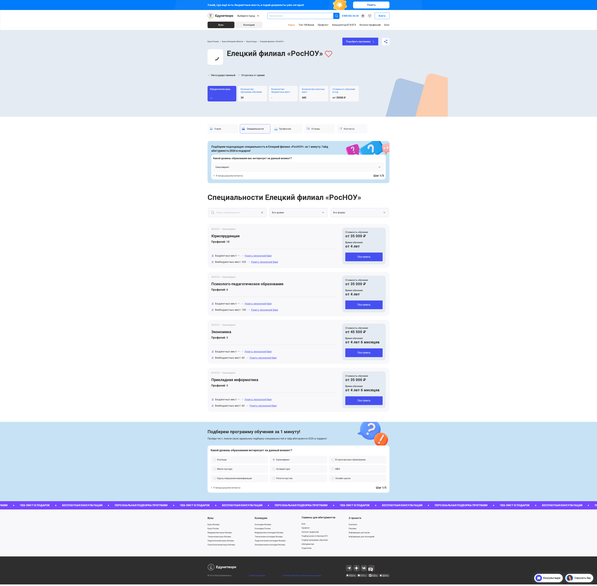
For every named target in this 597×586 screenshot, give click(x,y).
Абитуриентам (308, 544)
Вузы (211, 518)
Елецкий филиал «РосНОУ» (272, 41)
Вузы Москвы (214, 524)
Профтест (323, 25)
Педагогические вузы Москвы (221, 541)
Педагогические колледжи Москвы (270, 541)
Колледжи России (263, 528)
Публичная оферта (257, 575)
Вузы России (213, 41)
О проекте (355, 518)
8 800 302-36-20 (350, 16)
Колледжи (261, 518)
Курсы (291, 25)
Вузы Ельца (251, 41)
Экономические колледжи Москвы (270, 545)
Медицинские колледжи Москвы (269, 533)
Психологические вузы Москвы (221, 545)
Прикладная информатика (234, 380)
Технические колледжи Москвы (269, 537)
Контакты (353, 524)
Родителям (306, 548)
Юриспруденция (225, 236)
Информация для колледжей (361, 537)
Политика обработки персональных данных (302, 575)
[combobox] (302, 16)
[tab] (223, 129)
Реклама (352, 528)
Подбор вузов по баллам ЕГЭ (315, 536)
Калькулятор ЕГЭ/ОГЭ (344, 25)
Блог (386, 25)
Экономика (221, 332)
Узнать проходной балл (258, 255)
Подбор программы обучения (315, 540)
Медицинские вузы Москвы (220, 533)
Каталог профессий (370, 25)
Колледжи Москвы (263, 524)
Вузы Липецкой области (232, 41)
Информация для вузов (359, 533)
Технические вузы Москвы (219, 537)
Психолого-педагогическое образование (247, 284)
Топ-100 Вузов (306, 25)
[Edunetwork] (221, 16)
